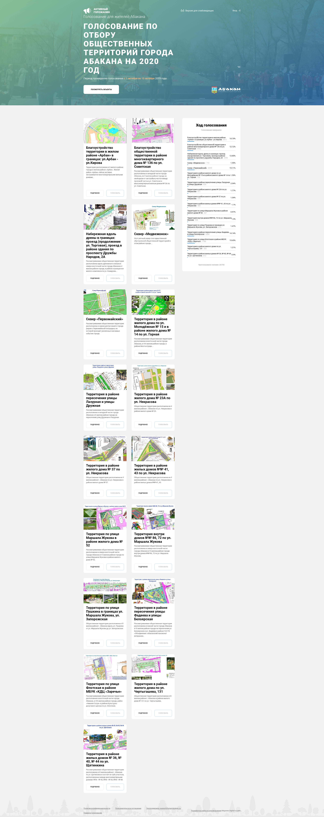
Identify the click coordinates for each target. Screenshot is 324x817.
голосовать (115, 193)
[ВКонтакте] (238, 66)
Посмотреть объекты (101, 89)
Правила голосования (93, 813)
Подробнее (95, 193)
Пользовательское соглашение (128, 808)
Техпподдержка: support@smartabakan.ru (163, 808)
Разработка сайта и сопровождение (206, 811)
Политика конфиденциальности (97, 808)
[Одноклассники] (238, 74)
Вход (235, 10)
